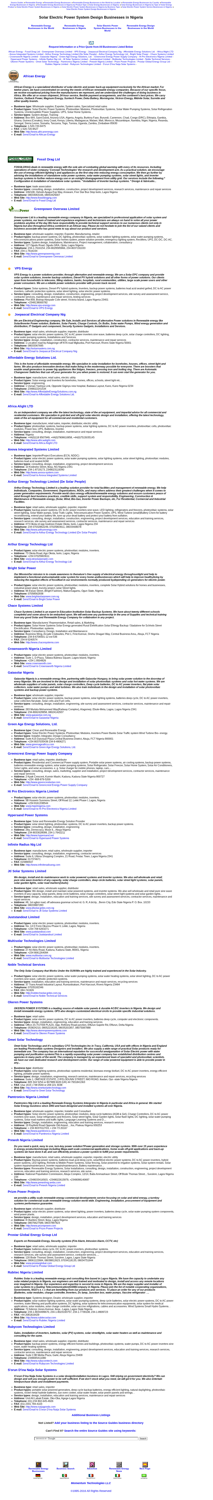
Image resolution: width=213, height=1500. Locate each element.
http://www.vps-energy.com (40, 305)
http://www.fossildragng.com (41, 197)
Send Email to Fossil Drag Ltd (39, 200)
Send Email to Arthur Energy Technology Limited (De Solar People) (60, 532)
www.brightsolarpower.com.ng (42, 596)
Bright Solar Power (139, 54)
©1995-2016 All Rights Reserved (91, 1490)
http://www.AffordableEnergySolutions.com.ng (51, 391)
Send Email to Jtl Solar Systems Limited (45, 910)
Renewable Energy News (119, 1469)
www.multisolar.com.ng (38, 955)
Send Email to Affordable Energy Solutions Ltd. (49, 394)
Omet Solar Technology (47, 61)
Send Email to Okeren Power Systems (44, 1033)
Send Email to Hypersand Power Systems (46, 838)
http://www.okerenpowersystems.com (46, 1030)
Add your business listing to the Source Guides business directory (98, 1422)
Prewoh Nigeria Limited (101, 61)
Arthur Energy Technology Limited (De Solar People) (71, 54)
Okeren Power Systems (22, 61)
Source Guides (17, 3)
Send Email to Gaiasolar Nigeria (40, 717)
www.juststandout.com (38, 931)
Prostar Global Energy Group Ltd (154, 61)
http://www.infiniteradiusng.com (43, 864)
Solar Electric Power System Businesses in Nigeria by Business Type (91, 7)
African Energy (15, 51)
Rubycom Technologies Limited (85, 64)
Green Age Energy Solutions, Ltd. (75, 56)
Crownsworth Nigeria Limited (24, 56)
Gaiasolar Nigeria (48, 56)
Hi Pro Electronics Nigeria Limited (155, 56)
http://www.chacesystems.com (42, 642)
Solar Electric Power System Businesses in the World (107, 28)
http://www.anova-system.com (42, 472)
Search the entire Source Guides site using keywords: (100, 1430)
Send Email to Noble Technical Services (45, 995)
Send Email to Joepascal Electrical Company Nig (50, 351)
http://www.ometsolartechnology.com (46, 1087)
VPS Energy (80, 51)
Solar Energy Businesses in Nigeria (104, 5)
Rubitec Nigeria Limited (56, 64)
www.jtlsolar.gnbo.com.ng (40, 908)
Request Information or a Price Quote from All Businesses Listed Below (91, 47)
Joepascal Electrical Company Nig (105, 51)
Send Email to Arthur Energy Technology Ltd (47, 561)
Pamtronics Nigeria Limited (74, 61)
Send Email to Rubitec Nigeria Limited (44, 1320)
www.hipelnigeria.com (38, 806)
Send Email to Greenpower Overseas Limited (48, 256)
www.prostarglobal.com (39, 1263)
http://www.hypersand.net (40, 835)
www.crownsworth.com (38, 663)
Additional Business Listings (91, 1415)
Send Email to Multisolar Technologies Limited (48, 958)
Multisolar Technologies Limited (127, 59)
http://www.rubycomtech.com (41, 1360)
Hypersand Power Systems (24, 59)
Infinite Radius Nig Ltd (50, 59)
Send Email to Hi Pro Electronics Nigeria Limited (49, 808)
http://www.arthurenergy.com (41, 529)
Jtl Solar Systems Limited (75, 59)
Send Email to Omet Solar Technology (44, 1090)
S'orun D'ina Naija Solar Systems (119, 64)
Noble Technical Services (157, 59)
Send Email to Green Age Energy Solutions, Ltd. (49, 747)
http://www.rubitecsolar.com (41, 1317)
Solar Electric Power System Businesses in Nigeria (38, 7)
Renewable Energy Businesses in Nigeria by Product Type (62, 5)
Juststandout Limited (100, 59)
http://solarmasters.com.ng (40, 348)
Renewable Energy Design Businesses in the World (141, 26)
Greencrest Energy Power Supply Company (115, 56)
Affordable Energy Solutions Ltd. (139, 51)
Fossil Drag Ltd (32, 51)
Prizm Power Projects (125, 61)
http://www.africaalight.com (40, 440)
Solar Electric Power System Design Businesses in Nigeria (91, 9)
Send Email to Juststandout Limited (42, 934)
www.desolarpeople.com (39, 559)
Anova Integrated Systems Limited (26, 54)
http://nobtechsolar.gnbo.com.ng (43, 993)
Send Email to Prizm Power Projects (43, 1228)
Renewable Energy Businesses (57, 3)
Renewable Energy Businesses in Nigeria (74, 26)
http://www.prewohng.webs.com (43, 1182)
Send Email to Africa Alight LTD (40, 443)
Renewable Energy (34, 3)
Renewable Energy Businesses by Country (141, 3)
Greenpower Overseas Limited (57, 51)
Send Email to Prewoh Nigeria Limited (44, 1185)
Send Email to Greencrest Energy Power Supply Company (55, 785)
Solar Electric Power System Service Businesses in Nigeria (147, 7)
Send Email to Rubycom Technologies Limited (48, 1363)
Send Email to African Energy (39, 134)
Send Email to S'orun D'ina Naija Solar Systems (49, 1409)
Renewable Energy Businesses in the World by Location (97, 3)
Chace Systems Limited (162, 54)
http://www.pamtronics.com (40, 1131)
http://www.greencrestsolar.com (43, 782)
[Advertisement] (64, 146)
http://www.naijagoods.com (41, 1406)
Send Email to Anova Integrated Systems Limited (50, 475)
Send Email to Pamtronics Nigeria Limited (46, 1133)
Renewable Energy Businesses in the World (41, 26)
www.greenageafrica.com (40, 744)
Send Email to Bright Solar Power (41, 599)
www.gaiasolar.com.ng (38, 715)
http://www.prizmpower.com (41, 1225)
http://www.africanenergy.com (42, 131)
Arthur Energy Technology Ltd (113, 54)
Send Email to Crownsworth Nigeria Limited (47, 666)
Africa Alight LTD (165, 51)
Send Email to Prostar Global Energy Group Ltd (49, 1266)
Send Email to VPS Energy (38, 308)
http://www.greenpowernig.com (43, 253)
